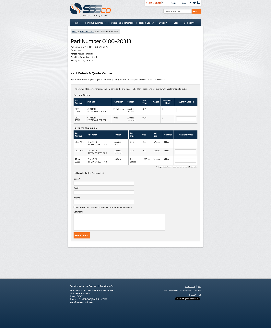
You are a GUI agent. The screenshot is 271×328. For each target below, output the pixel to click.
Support (163, 23)
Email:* (76, 188)
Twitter (194, 2)
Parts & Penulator (87, 31)
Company (189, 23)
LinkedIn (190, 2)
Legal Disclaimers (170, 290)
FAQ (184, 3)
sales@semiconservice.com (82, 302)
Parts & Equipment (94, 23)
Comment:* (78, 212)
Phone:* (77, 198)
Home (77, 23)
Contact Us (175, 3)
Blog (176, 23)
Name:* (77, 179)
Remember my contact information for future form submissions (104, 207)
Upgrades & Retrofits (122, 23)
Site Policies (185, 290)
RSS (198, 2)
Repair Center (146, 23)
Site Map (197, 290)
